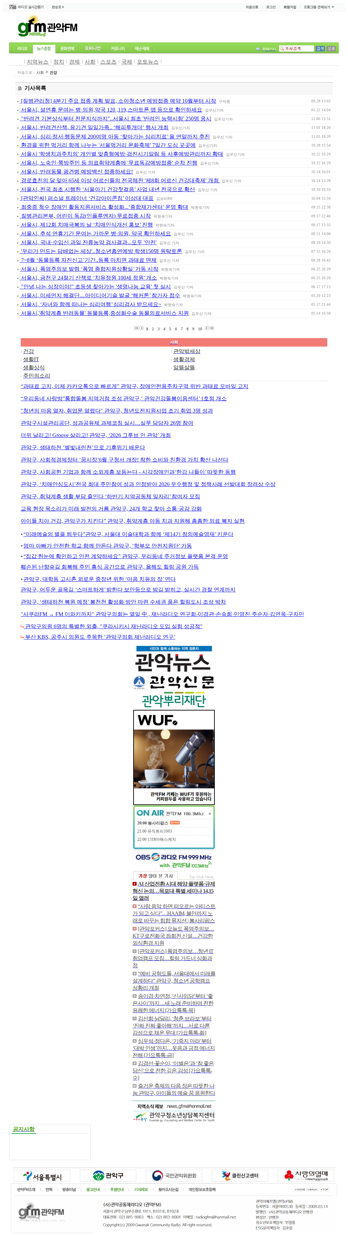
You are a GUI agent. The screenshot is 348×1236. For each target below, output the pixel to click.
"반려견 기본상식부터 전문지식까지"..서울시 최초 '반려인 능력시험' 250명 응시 (115, 118)
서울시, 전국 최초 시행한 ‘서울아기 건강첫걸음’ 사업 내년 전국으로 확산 (107, 189)
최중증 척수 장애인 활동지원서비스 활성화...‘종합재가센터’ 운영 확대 (104, 207)
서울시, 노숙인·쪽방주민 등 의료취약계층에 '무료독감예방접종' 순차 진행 (108, 163)
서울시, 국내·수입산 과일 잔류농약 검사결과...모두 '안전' (88, 242)
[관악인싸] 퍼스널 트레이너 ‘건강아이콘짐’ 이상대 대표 (87, 198)
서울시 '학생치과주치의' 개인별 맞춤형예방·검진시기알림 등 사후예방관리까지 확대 (121, 154)
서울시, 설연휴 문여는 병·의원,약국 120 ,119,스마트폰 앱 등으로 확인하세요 (111, 110)
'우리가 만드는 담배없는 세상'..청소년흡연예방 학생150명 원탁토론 (101, 251)
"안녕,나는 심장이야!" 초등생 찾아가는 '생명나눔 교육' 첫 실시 (95, 286)
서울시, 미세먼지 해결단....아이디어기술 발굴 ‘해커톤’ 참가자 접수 (100, 295)
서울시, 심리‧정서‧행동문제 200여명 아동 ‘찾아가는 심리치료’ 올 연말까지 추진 (115, 136)
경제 (74, 62)
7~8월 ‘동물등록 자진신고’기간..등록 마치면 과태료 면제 (88, 260)
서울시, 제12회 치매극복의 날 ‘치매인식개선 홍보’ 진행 (86, 225)
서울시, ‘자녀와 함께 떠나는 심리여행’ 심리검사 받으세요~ (90, 304)
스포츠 (108, 62)
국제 (126, 62)
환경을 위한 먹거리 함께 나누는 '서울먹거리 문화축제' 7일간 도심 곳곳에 (108, 145)
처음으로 (24, 72)
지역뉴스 (38, 62)
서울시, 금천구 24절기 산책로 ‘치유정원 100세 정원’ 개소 (88, 278)
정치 (58, 62)
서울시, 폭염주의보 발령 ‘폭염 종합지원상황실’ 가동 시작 (89, 269)
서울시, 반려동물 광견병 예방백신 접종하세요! (76, 171)
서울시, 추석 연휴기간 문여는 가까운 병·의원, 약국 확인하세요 (95, 233)
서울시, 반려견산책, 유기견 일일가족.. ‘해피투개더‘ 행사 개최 (94, 127)
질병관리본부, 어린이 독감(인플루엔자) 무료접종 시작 (85, 216)
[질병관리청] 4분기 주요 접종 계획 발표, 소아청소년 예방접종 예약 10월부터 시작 (118, 101)
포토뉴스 (148, 62)
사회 (90, 62)
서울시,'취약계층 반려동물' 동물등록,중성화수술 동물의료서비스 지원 (104, 313)
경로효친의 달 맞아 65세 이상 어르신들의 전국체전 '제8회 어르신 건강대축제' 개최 (120, 180)
